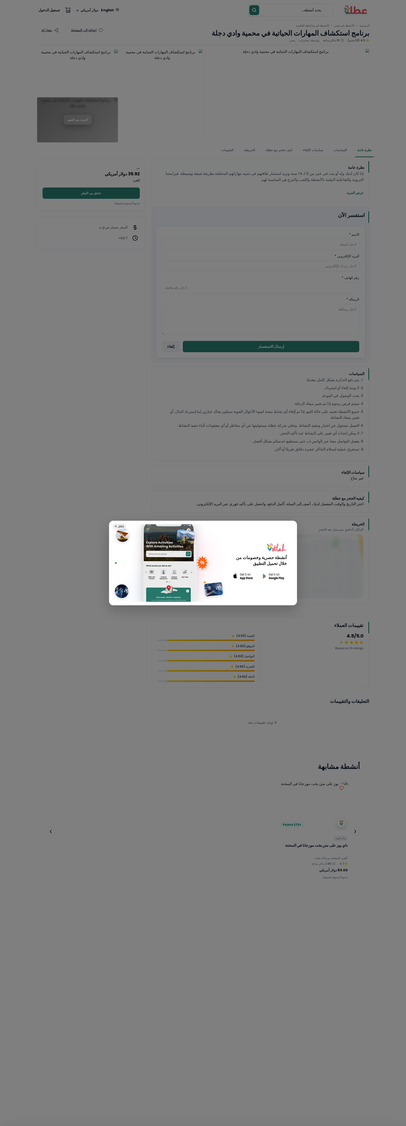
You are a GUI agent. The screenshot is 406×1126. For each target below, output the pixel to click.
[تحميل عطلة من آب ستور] (243, 576)
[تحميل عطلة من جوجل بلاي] (273, 576)
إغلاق (119, 526)
